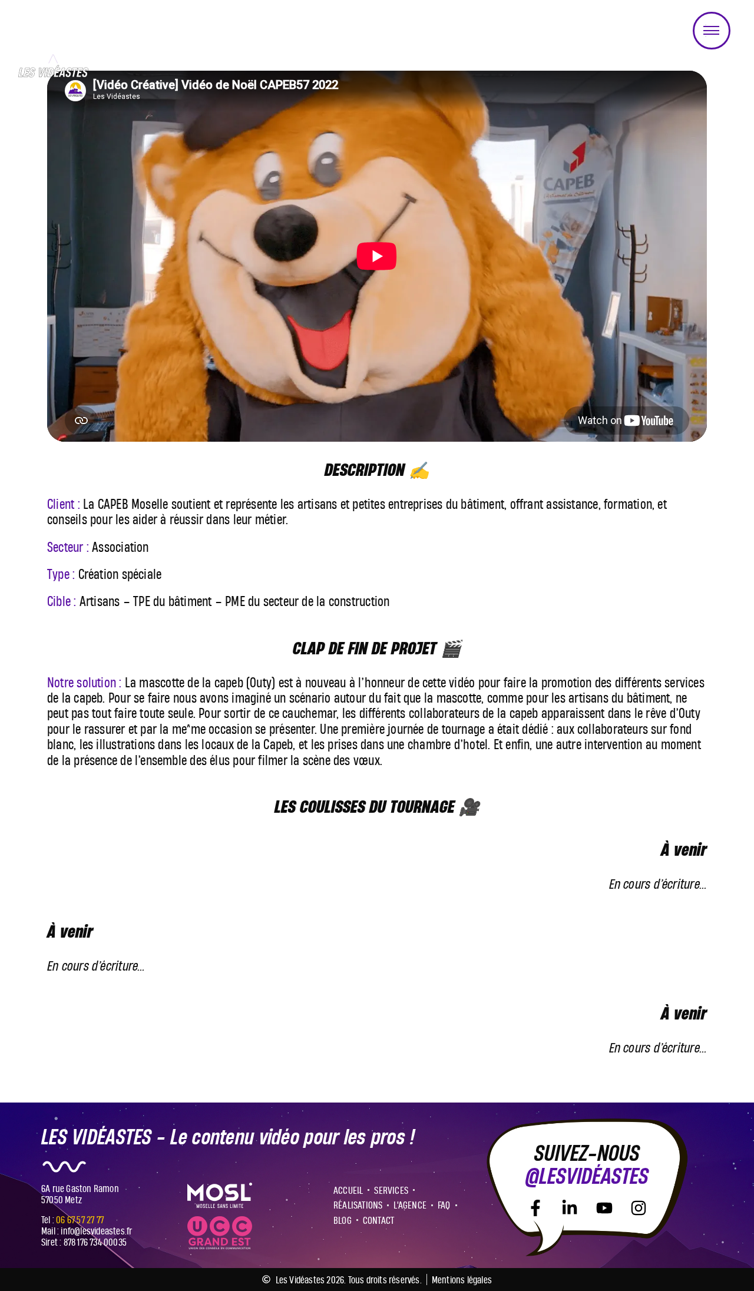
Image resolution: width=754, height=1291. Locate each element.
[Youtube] (604, 1208)
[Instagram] (638, 1208)
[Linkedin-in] (569, 1208)
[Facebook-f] (535, 1208)
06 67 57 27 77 (80, 1219)
